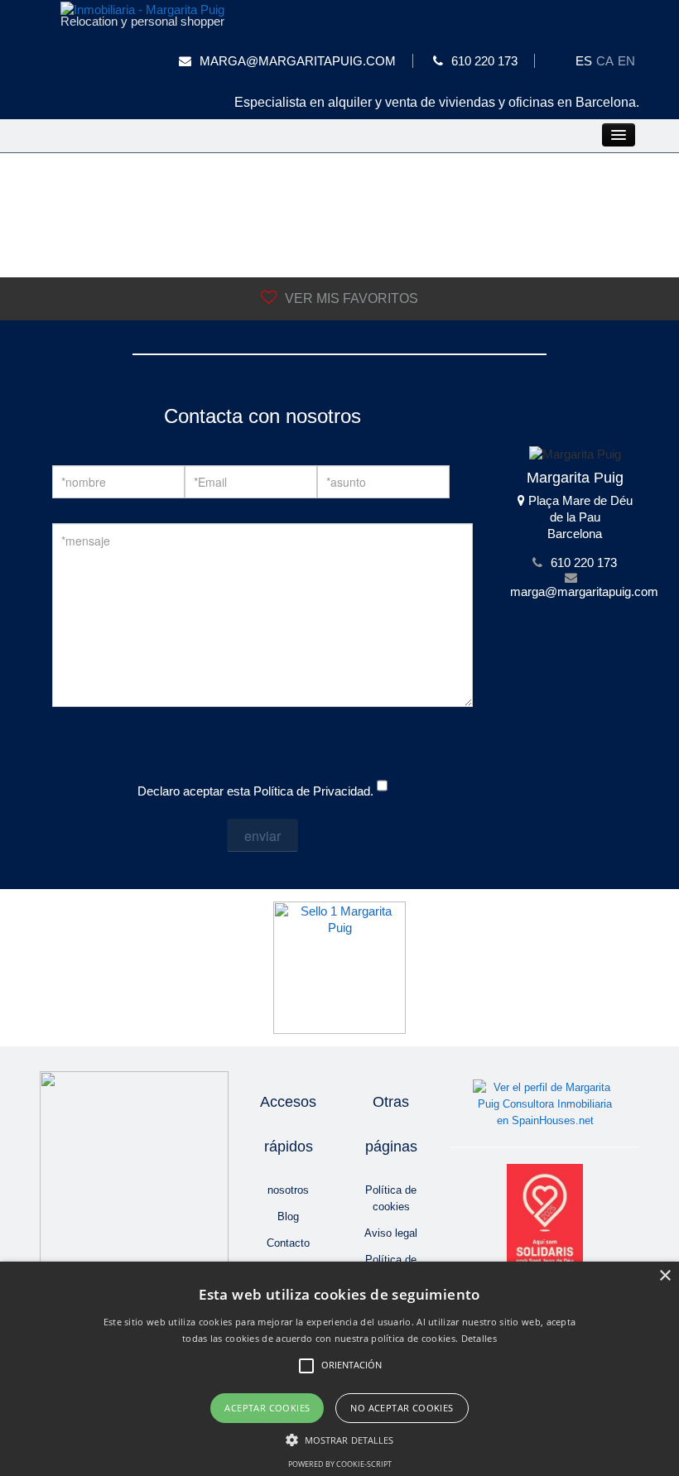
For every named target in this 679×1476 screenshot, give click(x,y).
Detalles (479, 1338)
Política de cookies (391, 1198)
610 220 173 (484, 61)
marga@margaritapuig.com (298, 61)
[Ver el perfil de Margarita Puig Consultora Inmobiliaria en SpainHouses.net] (545, 1104)
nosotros (288, 1190)
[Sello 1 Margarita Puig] (339, 966)
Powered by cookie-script (340, 1464)
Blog (288, 1216)
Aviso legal (390, 1233)
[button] (340, 1440)
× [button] (664, 1276)
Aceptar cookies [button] (267, 1407)
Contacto (288, 1243)
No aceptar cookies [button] (401, 1407)
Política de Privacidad (311, 791)
